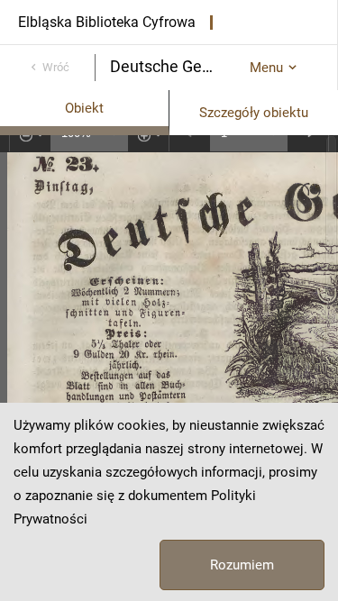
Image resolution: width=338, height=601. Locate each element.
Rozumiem (242, 565)
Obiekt (84, 108)
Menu (266, 67)
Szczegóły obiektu (253, 113)
